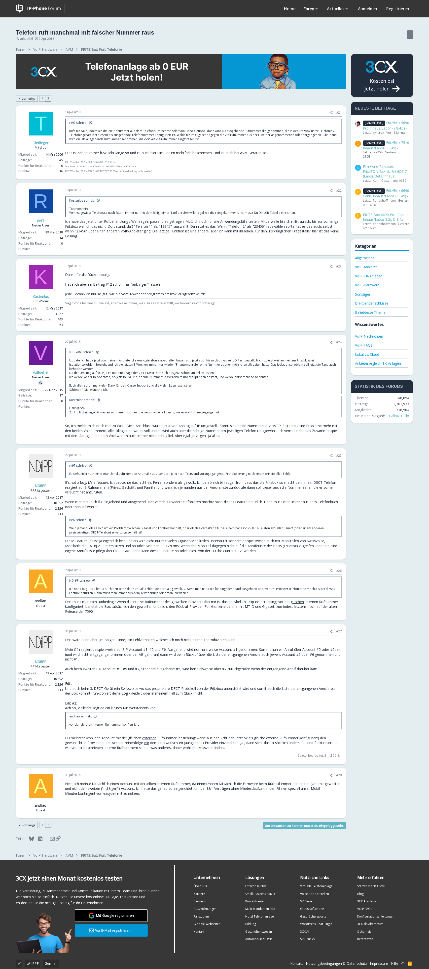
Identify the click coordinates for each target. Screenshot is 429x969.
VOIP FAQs (364, 909)
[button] (316, 9)
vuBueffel (26, 39)
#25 (339, 455)
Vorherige (29, 98)
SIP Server (307, 901)
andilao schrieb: (80, 716)
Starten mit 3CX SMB (371, 886)
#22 (339, 190)
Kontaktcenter (255, 901)
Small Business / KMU (260, 894)
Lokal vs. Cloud (367, 354)
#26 (339, 570)
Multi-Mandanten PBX (260, 909)
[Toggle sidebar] (410, 34)
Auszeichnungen (205, 909)
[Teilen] (331, 112)
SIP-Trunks (307, 939)
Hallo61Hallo (399, 415)
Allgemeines (364, 258)
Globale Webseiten (207, 924)
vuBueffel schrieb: (81, 352)
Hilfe (394, 963)
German (51, 963)
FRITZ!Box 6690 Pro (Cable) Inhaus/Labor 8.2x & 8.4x (385, 217)
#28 (339, 775)
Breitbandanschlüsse (371, 303)
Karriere (199, 894)
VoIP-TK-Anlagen (368, 276)
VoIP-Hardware (367, 285)
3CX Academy (367, 901)
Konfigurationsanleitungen (375, 916)
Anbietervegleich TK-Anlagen (378, 363)
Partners (200, 901)
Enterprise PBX (255, 886)
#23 (339, 266)
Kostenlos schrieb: (82, 200)
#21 (339, 112)
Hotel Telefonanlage (259, 916)
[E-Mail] (49, 838)
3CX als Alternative (370, 924)
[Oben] (403, 964)
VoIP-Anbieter (366, 266)
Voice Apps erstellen (314, 894)
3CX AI (304, 931)
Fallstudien (201, 916)
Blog (360, 894)
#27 (339, 631)
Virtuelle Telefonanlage (316, 886)
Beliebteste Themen (371, 312)
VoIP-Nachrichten (369, 336)
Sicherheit (364, 931)
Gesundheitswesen (258, 931)
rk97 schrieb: (78, 123)
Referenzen (365, 939)
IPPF (34, 963)
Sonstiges (363, 294)
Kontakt (199, 931)
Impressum (379, 963)
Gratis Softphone (312, 909)
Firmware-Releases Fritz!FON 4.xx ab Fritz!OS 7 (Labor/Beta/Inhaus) (385, 171)
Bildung (250, 924)
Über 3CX (200, 886)
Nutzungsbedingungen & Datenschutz (336, 963)
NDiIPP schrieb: (80, 580)
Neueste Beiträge (375, 108)
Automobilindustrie (259, 939)
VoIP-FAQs (363, 345)
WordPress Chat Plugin (316, 924)
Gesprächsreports (313, 916)
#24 (339, 342)
